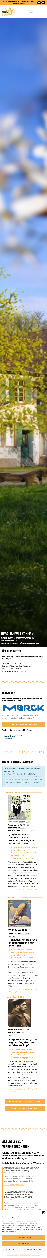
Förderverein (26, 933)
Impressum (36, 1255)
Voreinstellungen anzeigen (23, 1250)
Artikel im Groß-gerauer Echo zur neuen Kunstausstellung (21, 1169)
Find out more (25, 892)
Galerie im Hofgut (28, 831)
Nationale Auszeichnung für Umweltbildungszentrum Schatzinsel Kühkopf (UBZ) (18, 1194)
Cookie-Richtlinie (13, 1255)
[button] (43, 1212)
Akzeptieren (23, 1237)
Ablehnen (23, 1243)
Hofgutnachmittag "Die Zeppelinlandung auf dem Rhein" (23, 943)
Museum (12, 936)
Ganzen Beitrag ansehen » (13, 1185)
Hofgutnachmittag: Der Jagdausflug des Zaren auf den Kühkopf (23, 1042)
